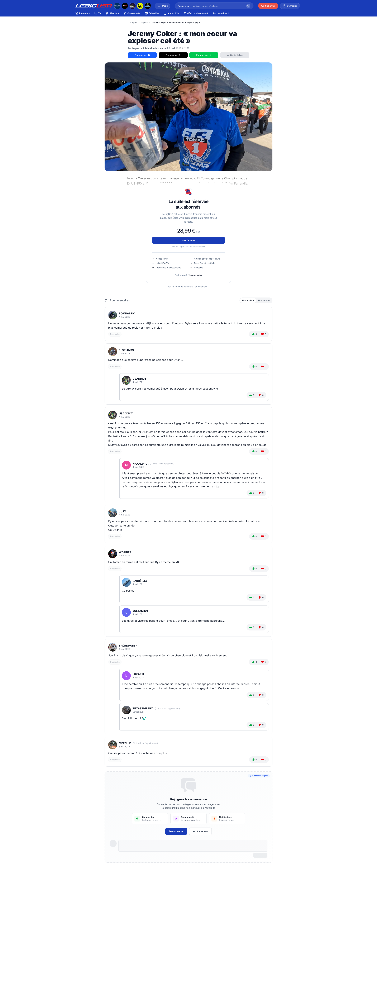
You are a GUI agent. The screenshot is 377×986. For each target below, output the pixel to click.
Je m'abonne (188, 240)
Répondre (115, 334)
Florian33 (126, 350)
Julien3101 (140, 610)
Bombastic (127, 313)
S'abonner (202, 831)
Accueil (133, 22)
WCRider (125, 552)
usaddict (139, 378)
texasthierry (143, 708)
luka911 (138, 674)
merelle (125, 743)
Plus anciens (248, 300)
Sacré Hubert (129, 645)
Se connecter (195, 275)
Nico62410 (140, 463)
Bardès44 (140, 580)
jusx (122, 511)
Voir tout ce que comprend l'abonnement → (189, 286)
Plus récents (264, 300)
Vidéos (144, 22)
